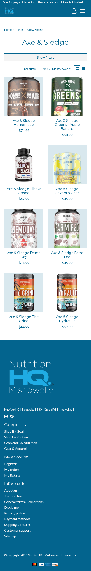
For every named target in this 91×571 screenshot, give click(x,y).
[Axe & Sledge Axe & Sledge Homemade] (23, 96)
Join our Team (14, 496)
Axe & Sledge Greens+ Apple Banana (67, 125)
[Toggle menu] (82, 11)
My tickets (12, 475)
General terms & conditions (24, 502)
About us (10, 490)
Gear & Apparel (15, 448)
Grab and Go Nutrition (20, 443)
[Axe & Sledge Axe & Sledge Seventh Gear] (67, 164)
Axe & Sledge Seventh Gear (67, 191)
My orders (11, 469)
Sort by (45, 69)
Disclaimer (12, 507)
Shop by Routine (16, 437)
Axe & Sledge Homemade (24, 123)
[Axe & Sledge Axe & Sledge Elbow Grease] (23, 164)
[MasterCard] (34, 565)
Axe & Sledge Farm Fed (67, 255)
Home (8, 29)
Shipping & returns (17, 524)
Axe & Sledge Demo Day (23, 255)
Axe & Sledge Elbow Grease (24, 191)
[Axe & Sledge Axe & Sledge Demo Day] (23, 228)
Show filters (45, 57)
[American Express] (48, 565)
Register (10, 464)
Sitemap (10, 536)
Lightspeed (11, 558)
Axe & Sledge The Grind (24, 319)
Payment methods (17, 519)
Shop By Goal (14, 431)
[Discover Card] (55, 565)
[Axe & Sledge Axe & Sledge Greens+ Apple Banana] (67, 96)
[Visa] (41, 565)
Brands (19, 29)
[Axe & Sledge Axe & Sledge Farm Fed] (67, 228)
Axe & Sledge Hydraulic (67, 319)
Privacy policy (14, 513)
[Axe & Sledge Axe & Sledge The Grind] (23, 292)
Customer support (17, 530)
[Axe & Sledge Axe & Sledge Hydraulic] (67, 292)
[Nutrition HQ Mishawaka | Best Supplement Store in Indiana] (9, 11)
